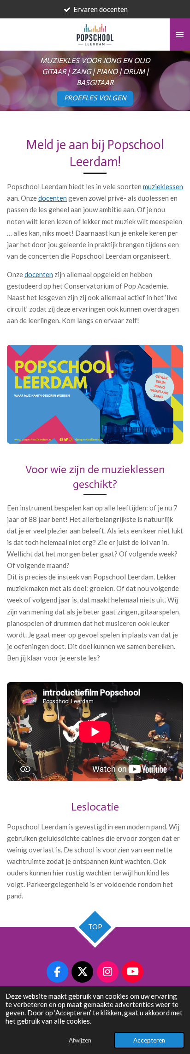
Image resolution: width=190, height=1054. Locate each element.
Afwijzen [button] (80, 1040)
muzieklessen (163, 186)
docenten (52, 198)
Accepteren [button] (149, 1040)
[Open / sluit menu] (180, 34)
